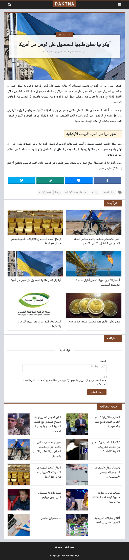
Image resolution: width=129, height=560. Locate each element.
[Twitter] (21, 180)
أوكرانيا (95, 192)
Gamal (78, 51)
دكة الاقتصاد (64, 35)
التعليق (103, 361)
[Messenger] (79, 180)
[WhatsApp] (50, 180)
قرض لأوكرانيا (44, 192)
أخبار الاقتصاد (108, 192)
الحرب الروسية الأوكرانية (76, 192)
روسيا (57, 192)
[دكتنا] (64, 4)
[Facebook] (107, 180)
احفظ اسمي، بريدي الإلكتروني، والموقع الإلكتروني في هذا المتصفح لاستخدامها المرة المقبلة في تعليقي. (64, 382)
